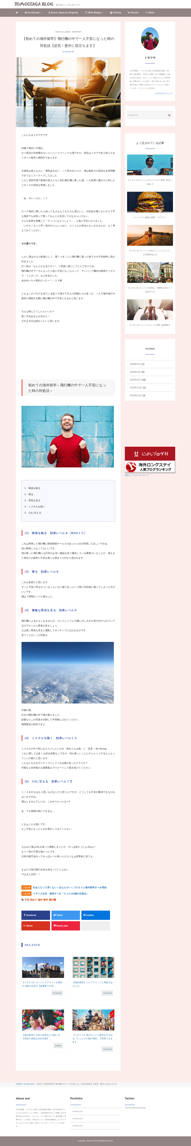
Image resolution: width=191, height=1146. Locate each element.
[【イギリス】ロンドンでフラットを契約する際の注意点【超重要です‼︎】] (43, 967)
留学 (45, 899)
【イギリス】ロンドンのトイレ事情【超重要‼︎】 (150, 325)
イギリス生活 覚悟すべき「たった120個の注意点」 (61, 893)
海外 (40, 899)
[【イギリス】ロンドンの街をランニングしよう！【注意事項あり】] (150, 235)
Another (58, 1046)
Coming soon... (78, 1111)
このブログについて (163, 93)
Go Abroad (67, 52)
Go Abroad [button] (33, 12)
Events (134, 12)
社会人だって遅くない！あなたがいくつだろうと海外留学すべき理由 (70, 887)
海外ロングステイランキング (136, 475)
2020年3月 (135, 379)
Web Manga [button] (95, 12)
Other (151, 12)
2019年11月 (136, 395)
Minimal (90, 1141)
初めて (33, 899)
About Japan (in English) (64, 12)
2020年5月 (135, 364)
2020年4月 (135, 372)
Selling (117, 12)
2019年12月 (136, 387)
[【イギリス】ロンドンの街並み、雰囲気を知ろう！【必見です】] (150, 272)
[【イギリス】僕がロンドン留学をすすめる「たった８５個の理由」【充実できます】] (93, 1019)
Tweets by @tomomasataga (135, 1108)
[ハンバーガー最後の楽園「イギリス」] (150, 202)
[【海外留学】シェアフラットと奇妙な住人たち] (93, 967)
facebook (31, 915)
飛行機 (52, 899)
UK (73, 52)
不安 (27, 899)
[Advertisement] (68, 351)
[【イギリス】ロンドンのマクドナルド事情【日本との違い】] (150, 164)
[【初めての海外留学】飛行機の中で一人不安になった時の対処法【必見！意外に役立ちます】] (68, 92)
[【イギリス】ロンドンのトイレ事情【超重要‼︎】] (150, 309)
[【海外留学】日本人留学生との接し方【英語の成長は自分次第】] (43, 1019)
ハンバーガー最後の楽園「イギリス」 (150, 217)
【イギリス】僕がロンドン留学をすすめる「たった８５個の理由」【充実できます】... (92, 1038)
